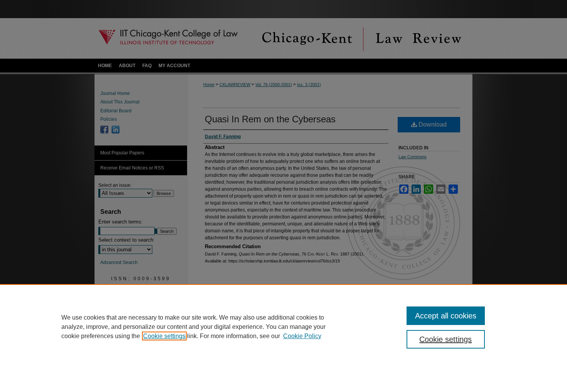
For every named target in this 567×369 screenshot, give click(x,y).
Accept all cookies (445, 315)
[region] (283, 326)
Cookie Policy (302, 336)
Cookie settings (164, 336)
